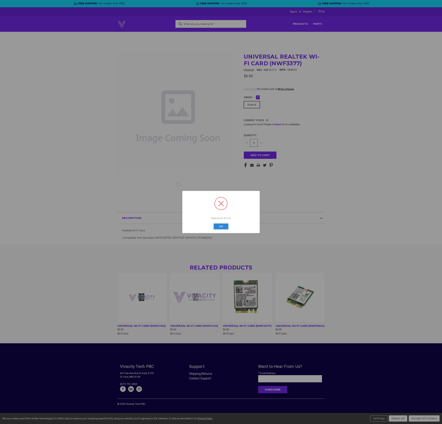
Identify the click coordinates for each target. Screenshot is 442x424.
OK (221, 226)
